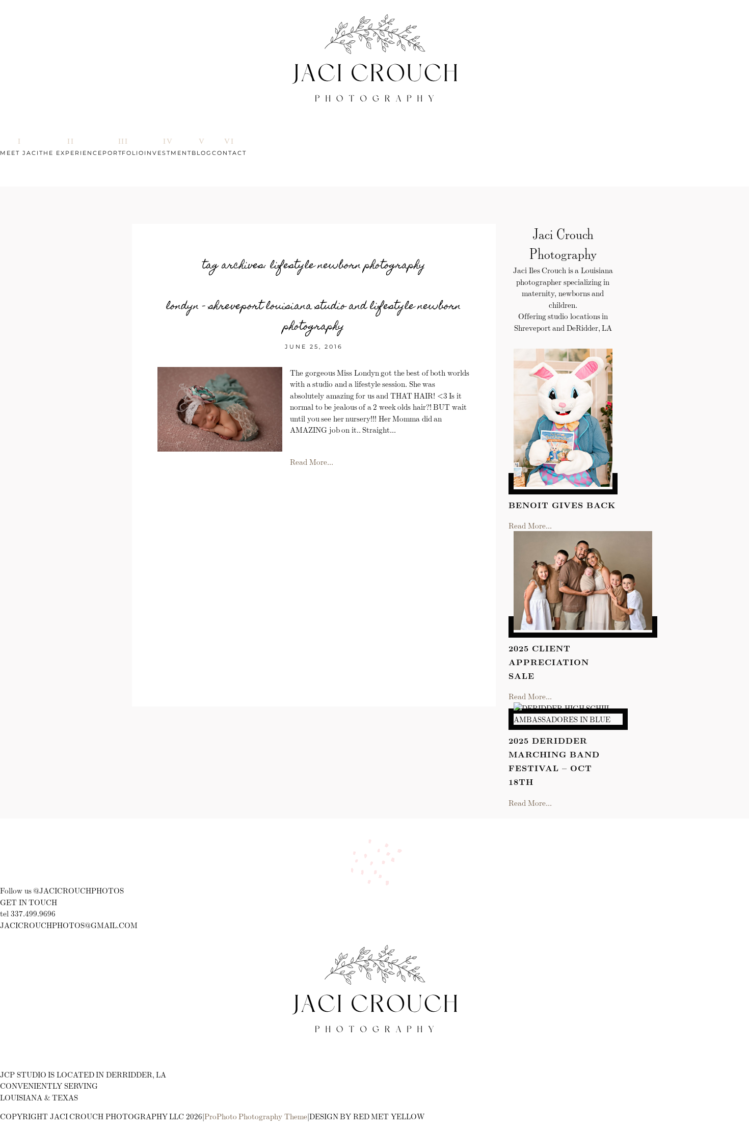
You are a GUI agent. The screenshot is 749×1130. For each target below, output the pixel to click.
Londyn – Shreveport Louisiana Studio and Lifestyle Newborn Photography (313, 317)
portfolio (123, 152)
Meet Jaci (19, 152)
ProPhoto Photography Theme (255, 1116)
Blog (202, 152)
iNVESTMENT (168, 152)
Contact (229, 152)
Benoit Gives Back (562, 505)
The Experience (70, 152)
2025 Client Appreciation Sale (549, 661)
